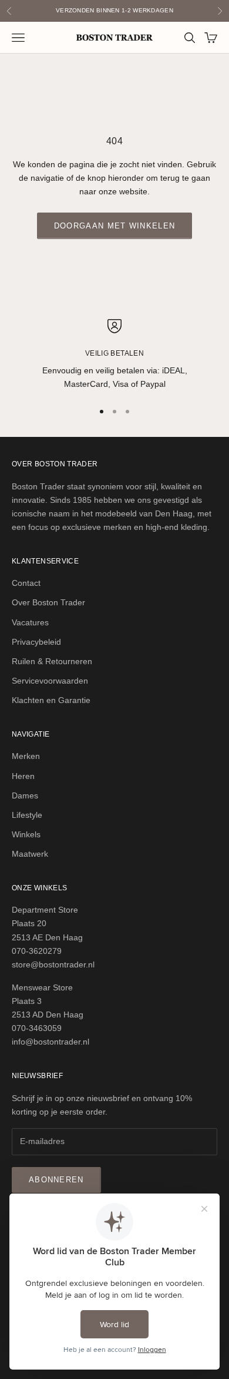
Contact (26, 583)
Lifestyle (27, 815)
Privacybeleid (36, 642)
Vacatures (30, 622)
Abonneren (56, 1179)
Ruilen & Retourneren (52, 661)
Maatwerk (30, 853)
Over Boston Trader (48, 602)
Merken (26, 756)
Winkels (26, 834)
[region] (114, 355)
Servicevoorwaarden (50, 680)
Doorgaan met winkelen (114, 225)
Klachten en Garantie (51, 700)
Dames (25, 795)
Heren (23, 776)
